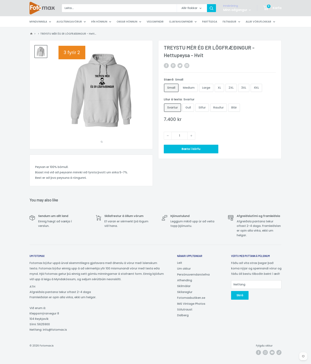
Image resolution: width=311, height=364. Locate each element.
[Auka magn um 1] (191, 135)
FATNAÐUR (229, 21)
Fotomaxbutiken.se (191, 298)
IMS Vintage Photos (191, 304)
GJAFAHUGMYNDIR (181, 21)
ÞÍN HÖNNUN (99, 21)
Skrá (239, 295)
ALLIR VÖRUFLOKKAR (258, 21)
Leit (179, 263)
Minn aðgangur (235, 10)
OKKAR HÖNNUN (127, 21)
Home (31, 33)
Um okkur (184, 269)
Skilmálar (184, 286)
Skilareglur (184, 292)
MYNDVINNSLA (38, 21)
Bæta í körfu (191, 149)
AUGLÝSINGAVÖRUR (69, 21)
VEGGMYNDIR (155, 21)
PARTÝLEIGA (209, 21)
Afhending (184, 280)
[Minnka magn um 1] (168, 135)
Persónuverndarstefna (193, 274)
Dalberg (183, 315)
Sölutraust (184, 309)
